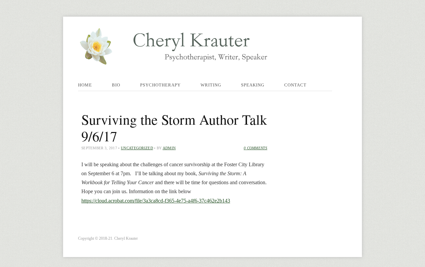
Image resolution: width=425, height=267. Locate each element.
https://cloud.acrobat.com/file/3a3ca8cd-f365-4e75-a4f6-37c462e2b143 (155, 200)
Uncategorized (137, 148)
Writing (211, 84)
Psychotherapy (160, 84)
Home (85, 84)
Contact (295, 84)
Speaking (252, 84)
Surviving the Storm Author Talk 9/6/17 (174, 127)
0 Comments (255, 148)
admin (169, 148)
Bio (116, 84)
